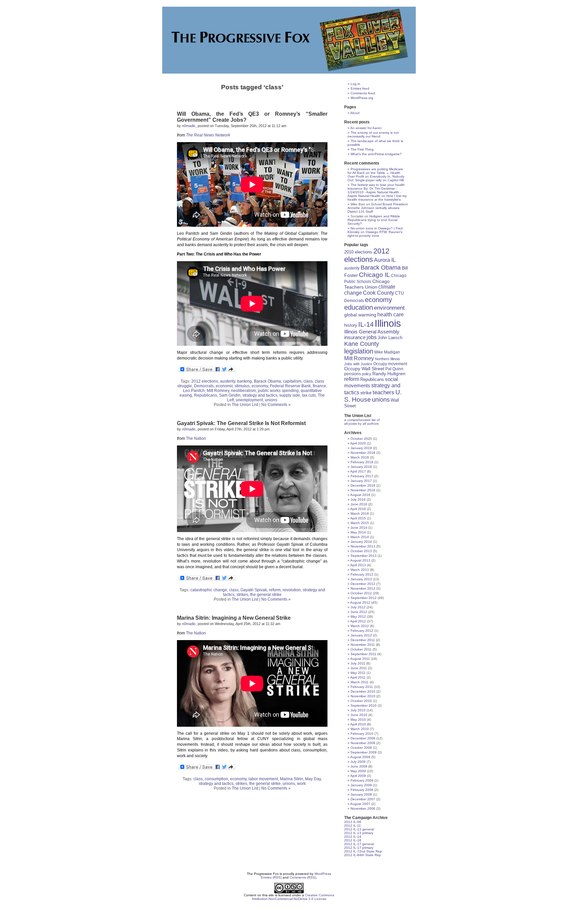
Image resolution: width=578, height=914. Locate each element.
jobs (372, 337)
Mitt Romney (218, 390)
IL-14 (366, 324)
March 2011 (360, 682)
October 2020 (361, 438)
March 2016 (360, 513)
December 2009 (363, 738)
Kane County (361, 343)
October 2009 (361, 747)
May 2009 (358, 771)
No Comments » (276, 404)
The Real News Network (208, 135)
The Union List (245, 404)
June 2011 (359, 668)
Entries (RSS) (271, 877)
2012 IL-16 (352, 840)
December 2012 (363, 584)
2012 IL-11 (352, 825)
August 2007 (360, 804)
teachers (383, 392)
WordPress (322, 874)
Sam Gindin (229, 395)
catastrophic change (208, 590)
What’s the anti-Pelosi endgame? (376, 154)
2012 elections (204, 381)
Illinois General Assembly (371, 331)
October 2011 (361, 649)
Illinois (388, 323)
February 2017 (362, 476)
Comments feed (363, 93)
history (350, 325)
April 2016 (358, 509)
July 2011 (358, 663)
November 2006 (363, 808)
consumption (216, 779)
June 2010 (359, 715)
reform (275, 590)
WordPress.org (362, 98)
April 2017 (358, 471)
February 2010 (362, 733)
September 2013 (364, 555)
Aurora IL (385, 260)
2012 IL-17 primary (358, 847)
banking (244, 381)
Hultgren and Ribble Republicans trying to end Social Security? (374, 219)
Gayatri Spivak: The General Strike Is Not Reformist (241, 423)
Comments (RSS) (303, 877)
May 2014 (358, 532)
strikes (242, 594)
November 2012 (363, 588)
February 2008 (362, 790)
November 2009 (363, 743)
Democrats (204, 386)
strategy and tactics (260, 395)
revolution (292, 590)
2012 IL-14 (352, 836)
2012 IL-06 (352, 822)
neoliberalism (243, 390)
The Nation (196, 438)
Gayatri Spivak (253, 590)
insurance (355, 337)
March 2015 (360, 523)
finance (319, 386)
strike (366, 392)
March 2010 (360, 729)
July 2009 (358, 762)
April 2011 (358, 677)
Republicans (205, 395)
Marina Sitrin (291, 779)
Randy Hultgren (388, 373)
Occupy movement (390, 364)
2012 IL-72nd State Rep (363, 851)
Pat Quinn (394, 369)
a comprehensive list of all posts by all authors (362, 421)
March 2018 (360, 457)
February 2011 (362, 687)
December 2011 (363, 640)
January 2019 (361, 448)
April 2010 (358, 724)
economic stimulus (233, 386)
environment (389, 308)
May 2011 (358, 673)
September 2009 (364, 752)
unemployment (249, 400)
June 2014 (359, 527)
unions (271, 400)
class (308, 381)
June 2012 (359, 612)
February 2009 (362, 780)
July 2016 (358, 499)
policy (366, 374)
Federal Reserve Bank (290, 386)
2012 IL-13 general (359, 829)
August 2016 (360, 495)
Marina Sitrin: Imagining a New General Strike (234, 618)
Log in (355, 84)
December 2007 (363, 799)
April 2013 (358, 565)
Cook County (378, 293)
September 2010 (364, 705)
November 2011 (363, 644)
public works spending (278, 390)
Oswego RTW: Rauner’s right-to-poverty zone (375, 233)
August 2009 (360, 757)
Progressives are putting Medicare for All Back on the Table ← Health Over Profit (375, 172)
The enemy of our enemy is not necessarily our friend (373, 134)
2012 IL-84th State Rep (362, 855)
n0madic (189, 126)
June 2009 (359, 766)
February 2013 (362, 574)
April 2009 (358, 776)
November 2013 (363, 546)
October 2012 (361, 593)
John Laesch (390, 337)
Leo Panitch (194, 390)
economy (260, 386)
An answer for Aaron (366, 128)
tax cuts (309, 395)
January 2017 (361, 481)
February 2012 (362, 630)
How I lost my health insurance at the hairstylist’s (377, 197)
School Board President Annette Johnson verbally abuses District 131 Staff (378, 207)
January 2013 (361, 579)
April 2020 (358, 443)
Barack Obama (267, 381)
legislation (358, 351)
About (355, 113)
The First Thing (362, 149)
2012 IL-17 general (359, 844)
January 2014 (361, 541)
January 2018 (361, 467)
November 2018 (363, 452)
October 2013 (361, 551)
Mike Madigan (387, 352)
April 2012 (358, 621)
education (358, 307)
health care (390, 314)
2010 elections (358, 252)
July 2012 (358, 607)
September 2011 (363, 654)
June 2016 (359, 504)
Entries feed (360, 88)
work (301, 783)
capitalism (292, 381)
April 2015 (358, 518)
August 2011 (360, 659)
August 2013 (360, 560)
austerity (227, 381)
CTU (399, 293)
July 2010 (358, 710)
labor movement (263, 779)
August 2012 (360, 602)
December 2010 (363, 691)
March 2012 (360, 626)
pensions (352, 374)
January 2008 (361, 794)
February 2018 (362, 462)
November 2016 (363, 490)
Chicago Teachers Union (367, 284)
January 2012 (361, 635)
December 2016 (363, 485)
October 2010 (361, 701)
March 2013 (360, 570)
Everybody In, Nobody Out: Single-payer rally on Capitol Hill (376, 178)
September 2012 (364, 598)
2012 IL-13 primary (358, 833)
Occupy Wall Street (364, 368)
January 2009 (361, 785)
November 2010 (363, 696)
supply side (289, 395)
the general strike (266, 594)
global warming (360, 314)
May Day (313, 779)
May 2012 (358, 616)
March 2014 (360, 537)
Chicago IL (374, 274)
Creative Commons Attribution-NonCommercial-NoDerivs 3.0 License (293, 897)
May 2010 (358, 719)
